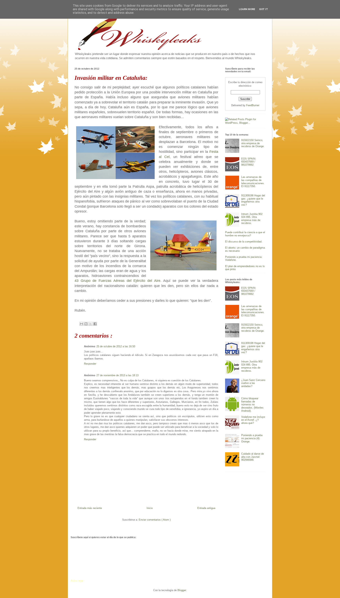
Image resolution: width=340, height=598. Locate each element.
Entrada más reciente (90, 508)
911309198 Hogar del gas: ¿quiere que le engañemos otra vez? (253, 200)
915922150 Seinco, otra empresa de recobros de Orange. (252, 143)
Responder (90, 363)
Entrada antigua (206, 508)
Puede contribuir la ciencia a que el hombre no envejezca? (245, 234)
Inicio (150, 508)
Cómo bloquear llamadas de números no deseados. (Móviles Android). (252, 404)
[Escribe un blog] (86, 324)
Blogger (181, 590)
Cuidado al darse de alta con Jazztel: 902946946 (252, 456)
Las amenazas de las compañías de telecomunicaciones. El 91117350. (253, 182)
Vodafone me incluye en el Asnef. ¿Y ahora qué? (253, 419)
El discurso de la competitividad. (243, 241)
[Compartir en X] (90, 324)
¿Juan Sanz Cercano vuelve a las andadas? (253, 383)
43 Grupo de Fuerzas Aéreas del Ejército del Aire (117, 281)
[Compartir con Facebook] (95, 324)
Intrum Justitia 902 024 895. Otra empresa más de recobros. (251, 219)
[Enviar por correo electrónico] (81, 324)
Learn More (247, 9)
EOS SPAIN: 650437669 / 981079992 (248, 161)
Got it (263, 9)
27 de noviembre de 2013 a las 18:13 (117, 375)
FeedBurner (252, 105)
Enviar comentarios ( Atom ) (155, 519)
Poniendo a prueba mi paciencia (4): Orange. (251, 438)
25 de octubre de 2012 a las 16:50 (115, 346)
